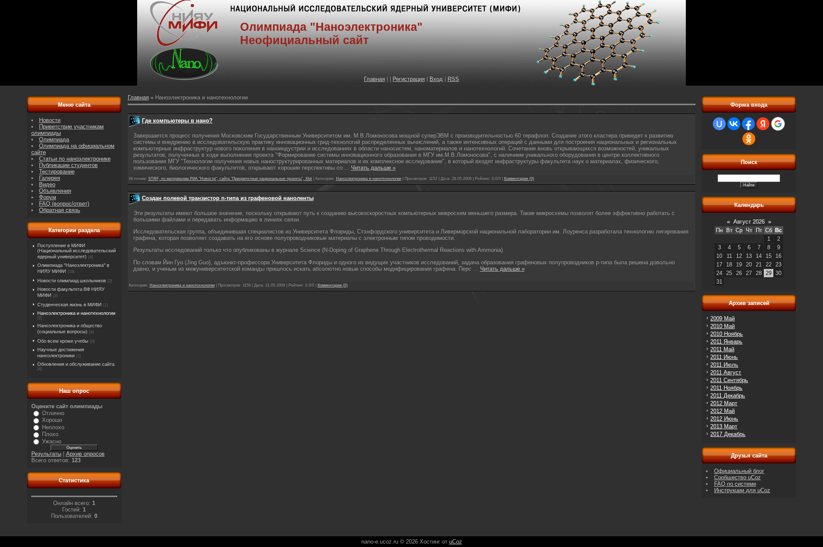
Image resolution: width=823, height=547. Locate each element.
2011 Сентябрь (729, 380)
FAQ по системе (735, 484)
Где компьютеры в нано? (177, 120)
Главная (374, 79)
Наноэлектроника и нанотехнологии (76, 313)
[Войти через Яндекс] (763, 123)
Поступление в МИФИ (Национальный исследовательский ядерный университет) (76, 251)
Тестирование (57, 171)
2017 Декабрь (727, 434)
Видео (47, 184)
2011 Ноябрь (726, 388)
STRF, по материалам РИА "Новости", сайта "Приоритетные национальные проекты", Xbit (230, 178)
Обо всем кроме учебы (62, 341)
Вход (436, 79)
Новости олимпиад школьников (71, 280)
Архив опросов (85, 454)
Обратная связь (59, 210)
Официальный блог (739, 471)
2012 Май (722, 411)
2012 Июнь (724, 418)
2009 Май (722, 318)
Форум (47, 197)
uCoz (455, 541)
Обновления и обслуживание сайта (75, 364)
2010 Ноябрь (726, 334)
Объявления (55, 191)
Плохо (50, 434)
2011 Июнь (724, 357)
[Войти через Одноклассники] (748, 138)
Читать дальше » (373, 167)
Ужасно (51, 441)
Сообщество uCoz (737, 477)
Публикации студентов (68, 165)
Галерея (49, 178)
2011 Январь (726, 341)
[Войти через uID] (719, 123)
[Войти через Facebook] (748, 123)
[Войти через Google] (778, 124)
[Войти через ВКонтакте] (733, 123)
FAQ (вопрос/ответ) (64, 203)
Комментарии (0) (519, 178)
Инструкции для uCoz (742, 490)
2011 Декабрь (727, 395)
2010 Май (722, 326)
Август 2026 (749, 221)
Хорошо (52, 420)
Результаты (46, 454)
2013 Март (723, 426)
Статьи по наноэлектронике (75, 158)
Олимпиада (54, 139)
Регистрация (409, 79)
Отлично (53, 413)
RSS (453, 79)
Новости (49, 120)
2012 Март (723, 403)
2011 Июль (724, 365)
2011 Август (725, 372)
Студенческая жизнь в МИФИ (69, 304)
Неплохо (53, 427)
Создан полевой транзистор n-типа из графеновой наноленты (228, 198)
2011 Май (722, 349)
